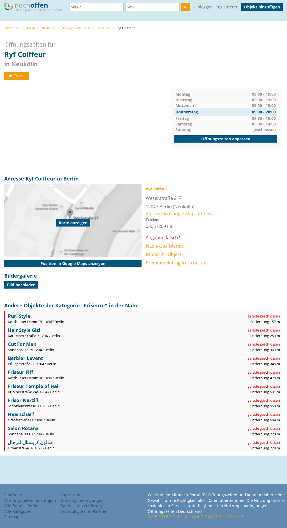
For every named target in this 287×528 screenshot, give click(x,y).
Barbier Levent (25, 358)
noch (38, 6)
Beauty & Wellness (76, 28)
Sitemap (12, 516)
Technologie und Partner (83, 511)
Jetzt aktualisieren (164, 246)
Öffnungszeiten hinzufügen (30, 500)
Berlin (30, 28)
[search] (185, 7)
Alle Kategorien (18, 511)
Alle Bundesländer (21, 505)
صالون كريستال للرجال (30, 442)
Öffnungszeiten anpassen (225, 138)
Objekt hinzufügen (262, 7)
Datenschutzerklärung (81, 505)
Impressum (71, 494)
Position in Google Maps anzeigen (72, 263)
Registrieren (227, 7)
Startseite (11, 28)
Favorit (19, 76)
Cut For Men (22, 344)
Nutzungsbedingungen (82, 500)
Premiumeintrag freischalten (176, 263)
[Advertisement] (87, 128)
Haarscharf (21, 414)
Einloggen (203, 7)
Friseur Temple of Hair (34, 386)
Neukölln (48, 28)
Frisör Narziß (23, 400)
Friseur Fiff (20, 372)
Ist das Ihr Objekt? (164, 254)
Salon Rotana (23, 428)
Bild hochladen (21, 284)
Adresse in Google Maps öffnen (179, 214)
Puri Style (19, 316)
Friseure (103, 28)
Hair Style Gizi (24, 330)
